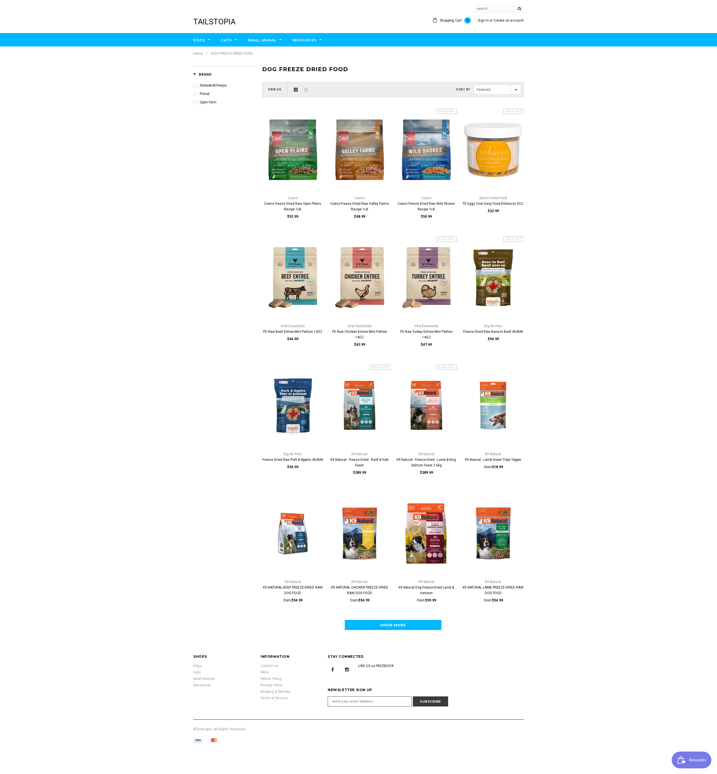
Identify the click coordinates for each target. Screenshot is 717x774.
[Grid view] (296, 90)
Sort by (463, 89)
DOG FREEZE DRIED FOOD (232, 53)
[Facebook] (333, 669)
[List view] (306, 90)
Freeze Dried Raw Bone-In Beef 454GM (493, 332)
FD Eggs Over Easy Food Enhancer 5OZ (493, 204)
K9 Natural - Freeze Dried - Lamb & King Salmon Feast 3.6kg (426, 462)
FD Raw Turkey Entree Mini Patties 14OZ (426, 334)
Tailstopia (214, 21)
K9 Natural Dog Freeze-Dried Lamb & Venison (426, 590)
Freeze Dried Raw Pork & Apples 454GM (292, 460)
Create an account (509, 20)
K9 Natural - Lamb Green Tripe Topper (493, 460)
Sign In (483, 20)
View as (274, 89)
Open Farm (208, 102)
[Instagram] (347, 669)
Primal (204, 94)
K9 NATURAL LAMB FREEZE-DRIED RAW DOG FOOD (493, 590)
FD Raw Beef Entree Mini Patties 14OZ (292, 332)
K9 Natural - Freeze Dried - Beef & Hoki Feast (359, 462)
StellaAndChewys (213, 85)
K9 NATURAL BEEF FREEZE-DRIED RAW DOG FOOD (293, 590)
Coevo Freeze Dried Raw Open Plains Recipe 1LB (292, 206)
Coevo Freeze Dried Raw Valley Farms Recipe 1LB (359, 206)
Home (198, 53)
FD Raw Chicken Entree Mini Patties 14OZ (359, 334)
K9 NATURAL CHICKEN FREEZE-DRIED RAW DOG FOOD (359, 590)
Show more (393, 625)
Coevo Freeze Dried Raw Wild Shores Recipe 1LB (426, 206)
